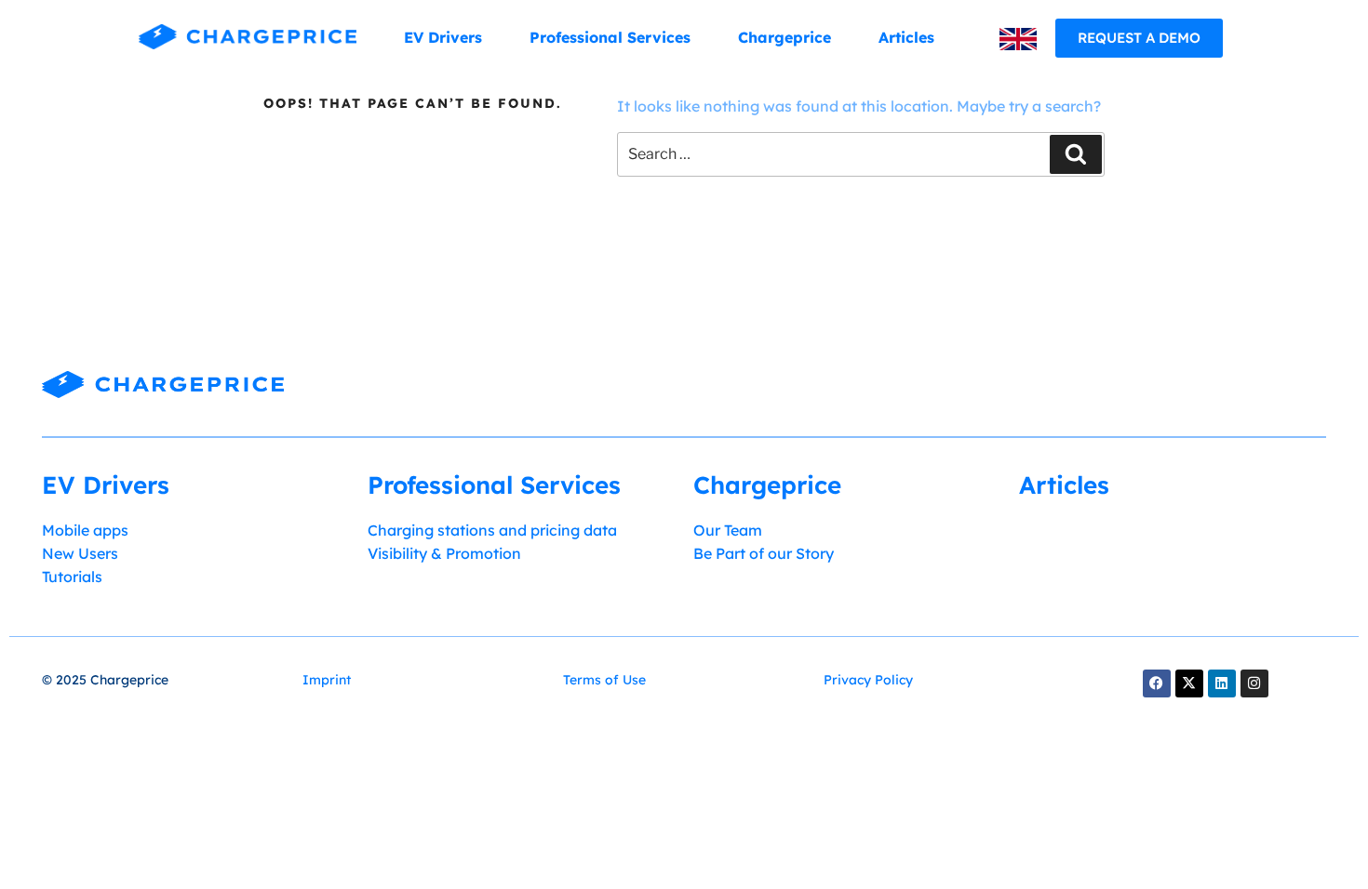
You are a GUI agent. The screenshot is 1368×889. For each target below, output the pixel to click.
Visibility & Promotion (444, 553)
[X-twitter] (1189, 683)
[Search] (1076, 154)
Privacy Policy (868, 679)
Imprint (326, 679)
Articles (906, 37)
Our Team (727, 530)
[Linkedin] (1222, 683)
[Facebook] (1157, 683)
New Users (80, 553)
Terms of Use (604, 679)
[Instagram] (1254, 683)
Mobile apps (85, 530)
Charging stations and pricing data (492, 530)
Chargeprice (784, 37)
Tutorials (72, 576)
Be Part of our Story (763, 553)
